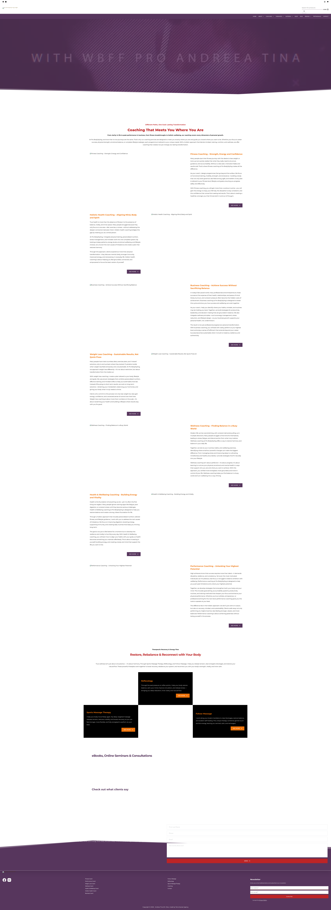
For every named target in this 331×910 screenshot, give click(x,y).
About (260, 16)
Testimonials (317, 16)
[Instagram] (5, 1)
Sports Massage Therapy (174, 883)
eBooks (307, 16)
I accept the (259, 900)
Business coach (89, 893)
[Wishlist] (327, 1)
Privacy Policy (263, 900)
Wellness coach (89, 886)
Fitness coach (88, 878)
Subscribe (289, 896)
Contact (325, 16)
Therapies (279, 16)
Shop (296, 16)
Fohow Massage (172, 878)
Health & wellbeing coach (92, 888)
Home (254, 16)
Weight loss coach (90, 883)
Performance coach (90, 881)
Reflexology (171, 881)
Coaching (269, 16)
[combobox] (312, 7)
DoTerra (288, 16)
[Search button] (304, 11)
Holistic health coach (90, 891)
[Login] (324, 1)
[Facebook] (3, 1)
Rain (301, 16)
